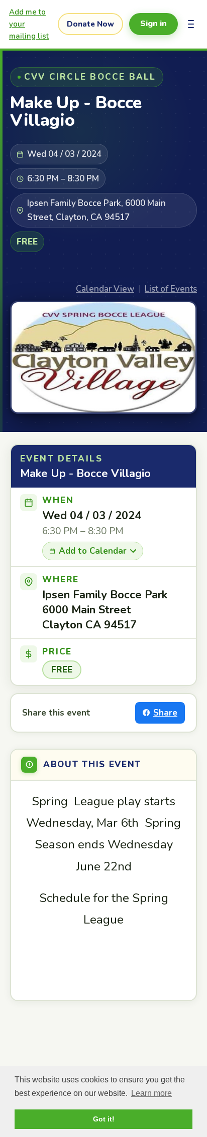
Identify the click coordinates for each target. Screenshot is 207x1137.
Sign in (153, 23)
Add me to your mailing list (29, 24)
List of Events (171, 289)
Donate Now (90, 24)
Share (165, 713)
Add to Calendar (93, 551)
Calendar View (105, 289)
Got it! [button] (104, 1119)
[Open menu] (191, 24)
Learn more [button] (151, 1093)
